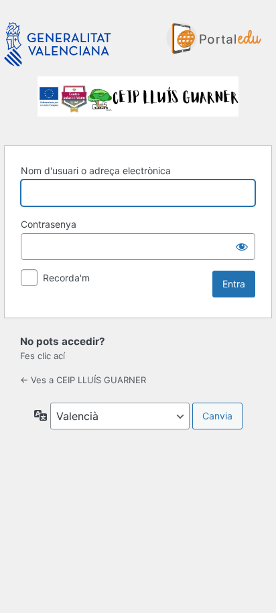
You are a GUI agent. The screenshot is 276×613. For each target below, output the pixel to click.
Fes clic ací (42, 355)
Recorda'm (66, 277)
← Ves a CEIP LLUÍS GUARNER (83, 379)
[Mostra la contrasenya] (241, 246)
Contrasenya (48, 224)
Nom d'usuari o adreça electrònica (96, 170)
